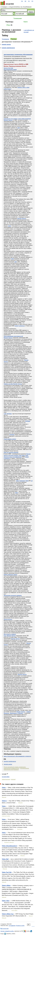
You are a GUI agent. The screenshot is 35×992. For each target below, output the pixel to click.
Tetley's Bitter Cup (8, 914)
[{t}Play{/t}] (31, 41)
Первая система (8, 384)
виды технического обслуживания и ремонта (17, 756)
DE (25, 1)
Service (10, 120)
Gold (20, 455)
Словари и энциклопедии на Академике (15, 7)
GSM (9, 226)
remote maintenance (8, 48)
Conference (21, 325)
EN (22, 1)
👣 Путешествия (4, 928)
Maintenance (13, 713)
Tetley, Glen (5, 900)
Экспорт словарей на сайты (7, 931)
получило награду (13, 455)
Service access (8, 619)
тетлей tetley (6, 776)
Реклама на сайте (20, 925)
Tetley (17, 480)
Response (6, 713)
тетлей (13, 779)
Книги (26, 22)
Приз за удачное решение (11, 452)
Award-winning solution (10, 439)
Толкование (5, 39)
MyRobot (9, 413)
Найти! (31, 12)
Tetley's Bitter (6, 885)
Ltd (31, 480)
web (18, 127)
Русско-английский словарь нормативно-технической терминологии (15, 767)
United (16, 325)
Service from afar (8, 68)
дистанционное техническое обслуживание (18, 54)
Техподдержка (12, 925)
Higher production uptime (10, 574)
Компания (22, 480)
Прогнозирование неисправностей (13, 336)
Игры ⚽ (9, 25)
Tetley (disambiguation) (9, 846)
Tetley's (4, 800)
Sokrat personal (6, 779)
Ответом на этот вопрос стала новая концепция (17, 118)
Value (23, 455)
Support (29, 711)
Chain (26, 455)
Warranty (20, 713)
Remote (6, 120)
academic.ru (7, 3)
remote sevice (6, 44)
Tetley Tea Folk (6, 872)
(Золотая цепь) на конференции (13, 457)
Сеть (5, 635)
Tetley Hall (5, 859)
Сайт (5, 413)
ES (29, 1)
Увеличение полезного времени (13, 595)
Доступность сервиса (10, 634)
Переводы (9, 22)
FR (32, 1)
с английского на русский (29, 31)
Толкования (17, 18)
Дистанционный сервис (10, 69)
